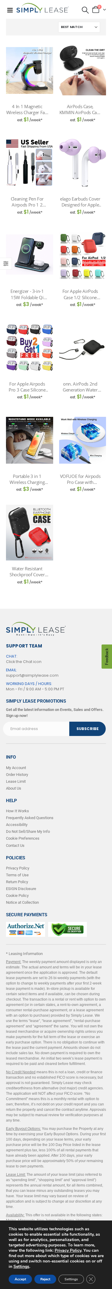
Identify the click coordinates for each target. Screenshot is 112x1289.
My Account (16, 767)
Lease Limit (16, 781)
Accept (20, 1279)
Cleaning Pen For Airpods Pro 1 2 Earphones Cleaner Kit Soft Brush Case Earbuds (27, 202)
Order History (17, 774)
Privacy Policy (68, 1250)
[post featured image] (29, 70)
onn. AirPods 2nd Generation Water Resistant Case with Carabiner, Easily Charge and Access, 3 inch (80, 387)
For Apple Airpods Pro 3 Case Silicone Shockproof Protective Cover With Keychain (27, 387)
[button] (85, 10)
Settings (21, 1266)
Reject (45, 1279)
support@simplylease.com (32, 675)
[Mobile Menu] (10, 10)
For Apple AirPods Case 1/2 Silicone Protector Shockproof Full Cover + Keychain (80, 294)
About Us (13, 788)
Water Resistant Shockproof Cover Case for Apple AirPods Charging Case (27, 572)
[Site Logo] (42, 8)
